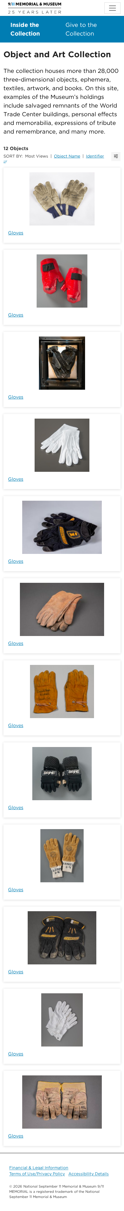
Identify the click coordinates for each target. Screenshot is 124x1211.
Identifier (95, 156)
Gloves (15, 233)
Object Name (67, 156)
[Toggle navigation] (112, 8)
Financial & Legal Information (38, 1167)
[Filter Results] (116, 156)
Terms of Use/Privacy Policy (37, 1173)
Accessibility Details (88, 1173)
